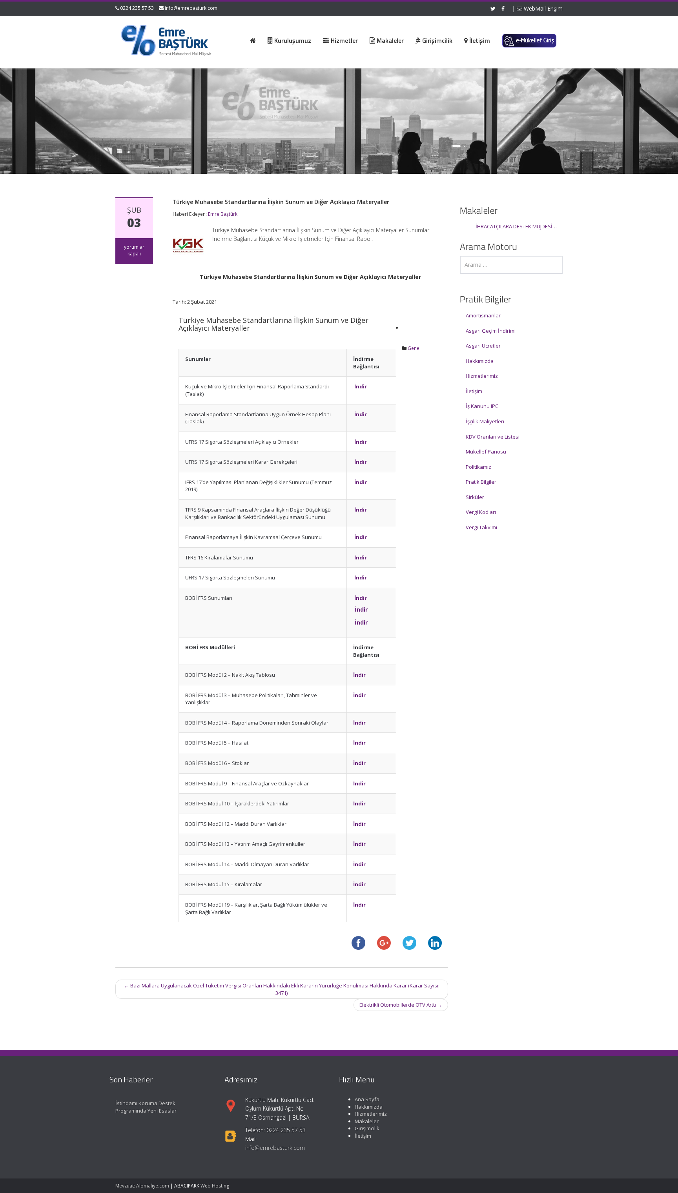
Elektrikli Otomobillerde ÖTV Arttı (400, 1004)
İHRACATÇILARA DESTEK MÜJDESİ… (516, 226)
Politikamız (478, 466)
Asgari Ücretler (483, 345)
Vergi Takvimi (481, 527)
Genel (414, 348)
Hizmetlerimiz (482, 375)
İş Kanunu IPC (482, 406)
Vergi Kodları (481, 511)
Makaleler (367, 1121)
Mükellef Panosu (486, 451)
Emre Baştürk (222, 214)
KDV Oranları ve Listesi (492, 436)
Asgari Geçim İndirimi (491, 330)
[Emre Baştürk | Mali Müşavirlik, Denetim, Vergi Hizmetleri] (166, 39)
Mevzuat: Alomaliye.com (142, 1185)
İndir (360, 386)
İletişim (474, 391)
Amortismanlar (483, 315)
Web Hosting (214, 1185)
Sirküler (475, 497)
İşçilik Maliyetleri (485, 421)
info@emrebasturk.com (191, 8)
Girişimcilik (367, 1128)
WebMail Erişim (542, 8)
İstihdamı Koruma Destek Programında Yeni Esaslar (146, 1107)
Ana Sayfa (367, 1099)
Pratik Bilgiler (481, 481)
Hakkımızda (480, 360)
